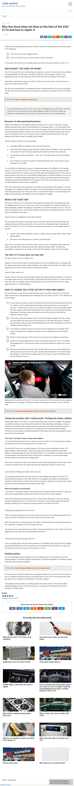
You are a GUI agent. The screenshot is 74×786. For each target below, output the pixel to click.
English (4, 16)
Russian (2, 785)
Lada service (10, 3)
